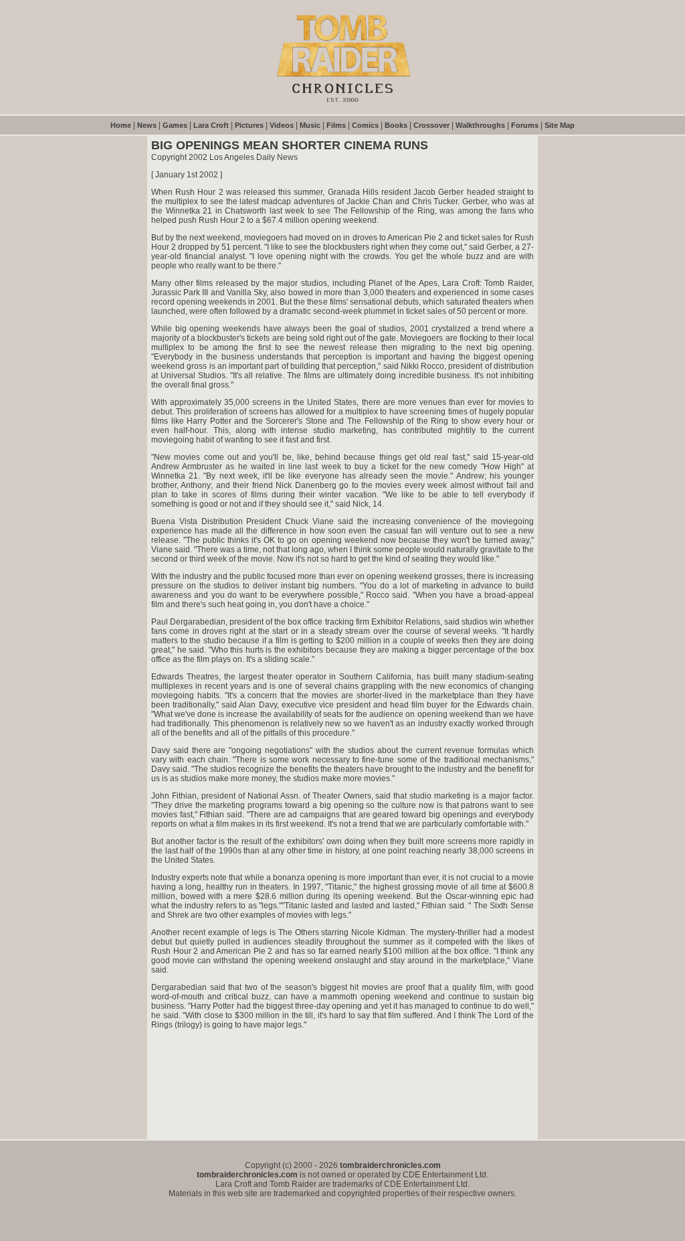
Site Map (560, 125)
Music (310, 125)
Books (396, 125)
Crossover (431, 125)
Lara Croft (211, 125)
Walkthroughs (480, 125)
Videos (282, 125)
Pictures (249, 125)
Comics (365, 125)
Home (120, 125)
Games (175, 125)
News (147, 125)
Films (336, 125)
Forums (525, 125)
